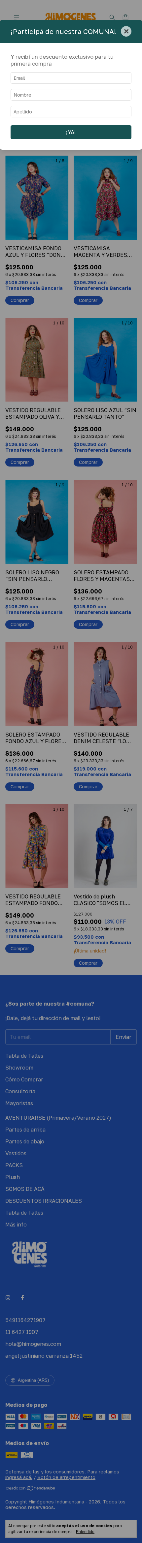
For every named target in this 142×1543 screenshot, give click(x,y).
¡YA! (71, 132)
